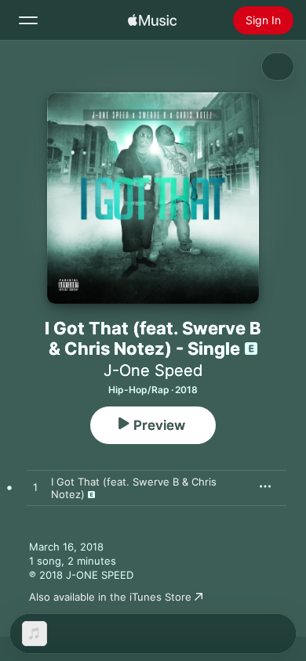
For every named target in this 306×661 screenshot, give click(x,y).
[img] (152, 20)
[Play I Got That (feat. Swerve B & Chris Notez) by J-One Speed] (35, 488)
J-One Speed (153, 370)
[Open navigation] (28, 20)
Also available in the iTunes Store (110, 597)
